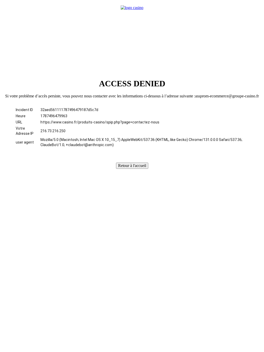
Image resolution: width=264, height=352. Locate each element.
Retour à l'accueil (132, 165)
